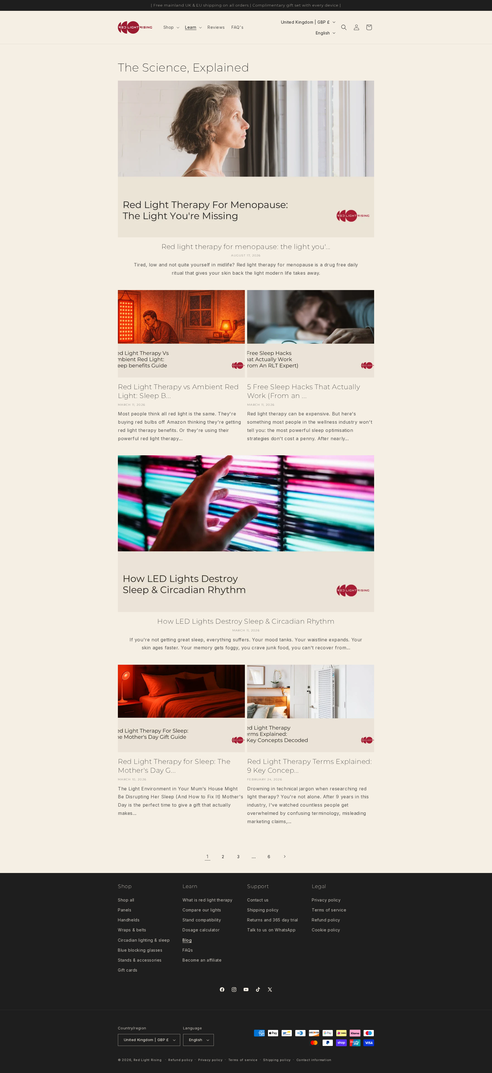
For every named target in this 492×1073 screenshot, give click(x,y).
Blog (187, 940)
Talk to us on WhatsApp (271, 929)
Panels (125, 909)
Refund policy (326, 919)
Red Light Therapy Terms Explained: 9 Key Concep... (309, 765)
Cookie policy (326, 929)
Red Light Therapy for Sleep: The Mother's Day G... (174, 765)
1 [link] (207, 856)
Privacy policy (326, 899)
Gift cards (128, 970)
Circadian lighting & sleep (144, 940)
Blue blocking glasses (140, 950)
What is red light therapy (208, 899)
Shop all (126, 899)
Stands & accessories (140, 960)
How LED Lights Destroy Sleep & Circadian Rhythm (246, 621)
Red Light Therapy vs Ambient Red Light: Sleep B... (178, 391)
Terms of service (329, 909)
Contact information (313, 1060)
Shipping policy (263, 909)
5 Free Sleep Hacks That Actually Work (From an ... (303, 391)
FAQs (188, 950)
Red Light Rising (148, 1060)
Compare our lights (202, 909)
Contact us (258, 899)
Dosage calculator (201, 929)
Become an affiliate (202, 960)
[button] (171, 27)
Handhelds (129, 919)
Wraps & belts (132, 929)
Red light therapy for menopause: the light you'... (246, 246)
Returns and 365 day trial (272, 919)
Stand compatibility (202, 919)
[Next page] (284, 856)
